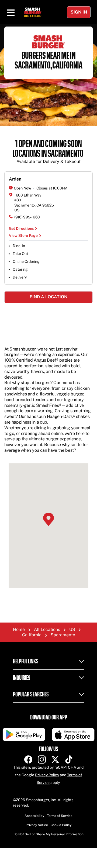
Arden (15, 179)
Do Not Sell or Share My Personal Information (48, 834)
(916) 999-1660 (27, 217)
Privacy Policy (47, 775)
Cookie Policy (61, 825)
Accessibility (34, 816)
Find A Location (48, 296)
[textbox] (48, 152)
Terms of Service (59, 816)
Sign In (79, 12)
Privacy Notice (37, 825)
